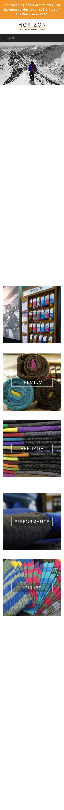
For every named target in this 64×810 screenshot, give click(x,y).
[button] (9, 38)
